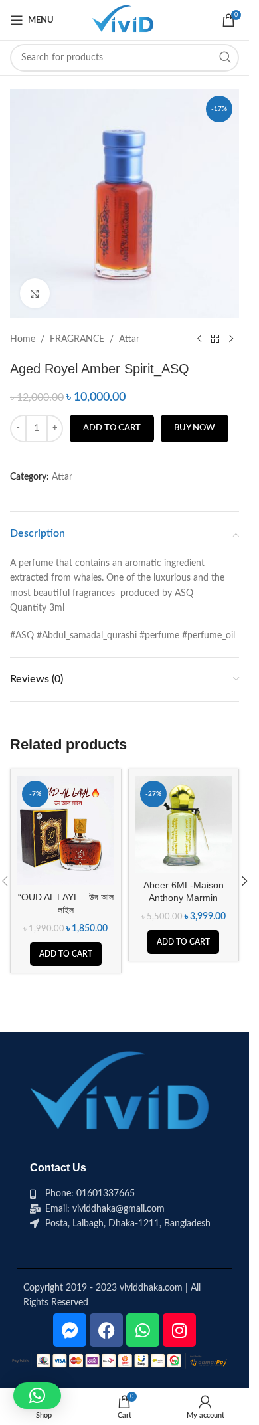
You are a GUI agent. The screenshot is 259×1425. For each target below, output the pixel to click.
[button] (66, 954)
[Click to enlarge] (35, 293)
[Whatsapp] (142, 1330)
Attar (129, 339)
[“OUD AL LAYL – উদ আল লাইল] (65, 830)
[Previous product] (199, 339)
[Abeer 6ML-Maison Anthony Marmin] (183, 824)
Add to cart (112, 428)
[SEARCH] (225, 58)
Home (22, 339)
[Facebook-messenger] (69, 1330)
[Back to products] (215, 339)
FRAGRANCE (77, 339)
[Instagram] (179, 1330)
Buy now (194, 428)
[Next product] (231, 339)
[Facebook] (106, 1330)
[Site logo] (124, 20)
